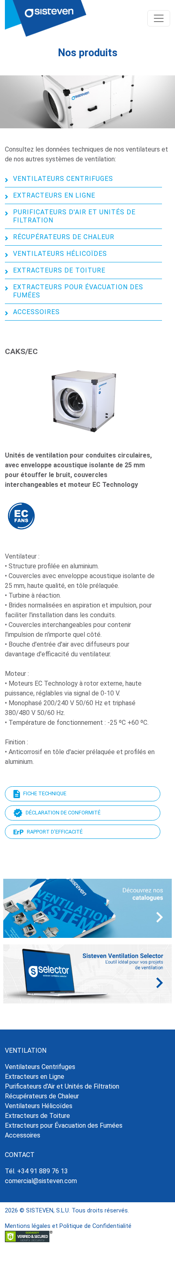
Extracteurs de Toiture (59, 270)
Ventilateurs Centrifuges (63, 179)
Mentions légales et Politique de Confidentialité (68, 1226)
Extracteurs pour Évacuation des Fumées (78, 291)
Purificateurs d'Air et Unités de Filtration (74, 216)
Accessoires (36, 312)
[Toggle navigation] (158, 18)
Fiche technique (44, 793)
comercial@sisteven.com (41, 1181)
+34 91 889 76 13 (42, 1171)
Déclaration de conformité (63, 813)
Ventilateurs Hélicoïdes (60, 253)
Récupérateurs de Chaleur (63, 237)
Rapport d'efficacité (55, 832)
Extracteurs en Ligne (54, 195)
